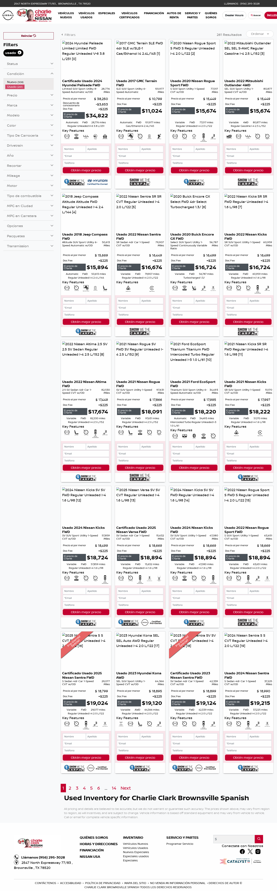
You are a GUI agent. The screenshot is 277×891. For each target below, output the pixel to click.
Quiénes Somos (94, 837)
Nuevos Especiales (136, 852)
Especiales (130, 860)
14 (114, 788)
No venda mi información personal (178, 883)
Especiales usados (136, 856)
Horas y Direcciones (99, 844)
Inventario (133, 837)
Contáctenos (46, 883)
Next (126, 788)
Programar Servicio (179, 844)
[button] (66, 15)
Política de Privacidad (103, 883)
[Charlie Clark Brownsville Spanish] (27, 14)
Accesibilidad (71, 883)
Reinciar (27, 36)
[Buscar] (259, 839)
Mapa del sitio (135, 883)
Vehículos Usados (135, 848)
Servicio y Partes (182, 837)
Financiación (92, 850)
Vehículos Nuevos (135, 844)
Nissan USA (90, 857)
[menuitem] (29, 82)
